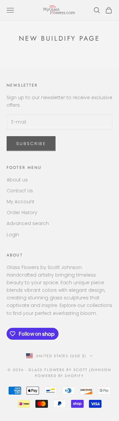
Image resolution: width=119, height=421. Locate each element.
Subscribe (31, 143)
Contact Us (20, 190)
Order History (22, 212)
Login (13, 234)
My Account (20, 201)
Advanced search (28, 223)
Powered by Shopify (59, 375)
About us (17, 179)
